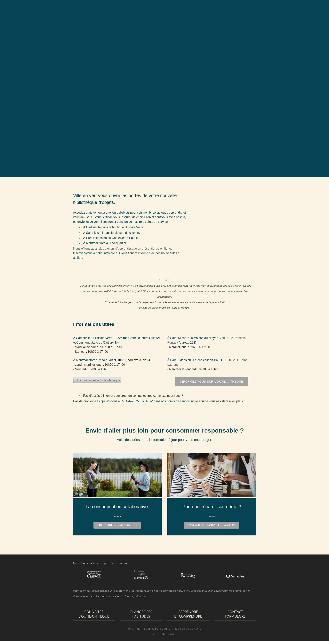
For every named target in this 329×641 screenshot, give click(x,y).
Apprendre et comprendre (255, 9)
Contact (290, 9)
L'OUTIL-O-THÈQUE (169, 9)
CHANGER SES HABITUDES (208, 9)
